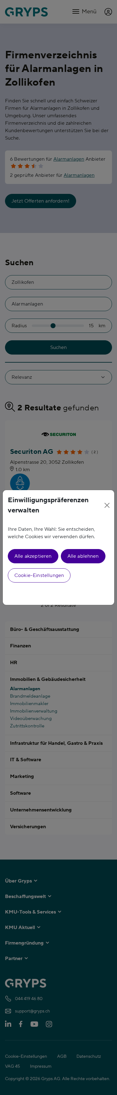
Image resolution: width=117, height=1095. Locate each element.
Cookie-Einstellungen (39, 575)
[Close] (107, 505)
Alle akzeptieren (33, 556)
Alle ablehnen (83, 556)
